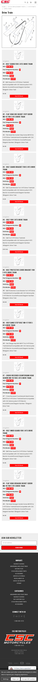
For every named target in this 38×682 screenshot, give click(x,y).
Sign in (15, 581)
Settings (6, 679)
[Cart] (31, 2)
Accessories (19, 573)
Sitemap (19, 583)
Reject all (15, 679)
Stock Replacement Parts (19, 571)
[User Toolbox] (27, 2)
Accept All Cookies (28, 679)
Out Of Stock (19, 96)
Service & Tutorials (19, 576)
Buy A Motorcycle (19, 599)
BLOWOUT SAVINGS (19, 564)
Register (22, 581)
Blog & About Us (19, 578)
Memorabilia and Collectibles (19, 566)
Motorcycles (19, 569)
